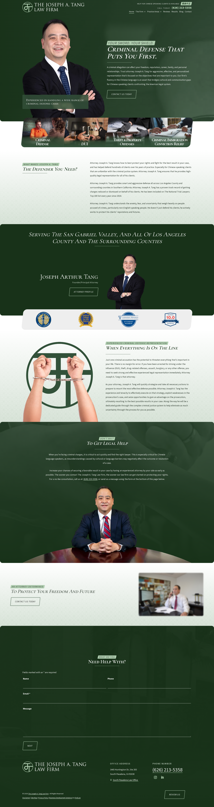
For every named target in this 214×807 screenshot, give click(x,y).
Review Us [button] (174, 794)
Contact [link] (188, 12)
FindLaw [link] (78, 798)
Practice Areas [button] (153, 12)
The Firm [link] (139, 12)
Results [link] (175, 12)
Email (26, 693)
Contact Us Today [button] (121, 94)
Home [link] (131, 12)
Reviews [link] (166, 12)
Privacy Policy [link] (43, 798)
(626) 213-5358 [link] (182, 8)
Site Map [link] (34, 798)
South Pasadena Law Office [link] (125, 780)
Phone (111, 678)
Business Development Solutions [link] (60, 798)
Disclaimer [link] (26, 798)
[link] (53, 7)
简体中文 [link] (186, 3)
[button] (155, 777)
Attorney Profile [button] (84, 292)
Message (27, 708)
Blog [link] (181, 12)
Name (26, 678)
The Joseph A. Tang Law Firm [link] (38, 794)
